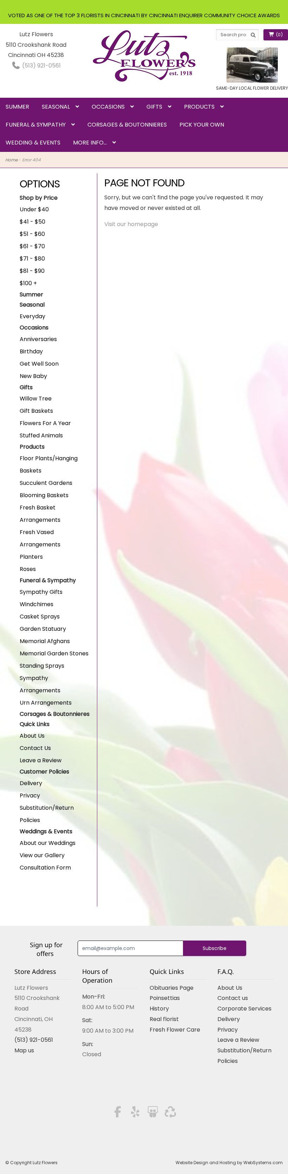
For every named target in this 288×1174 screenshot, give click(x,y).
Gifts (154, 107)
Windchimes (36, 604)
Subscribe (215, 948)
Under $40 (34, 209)
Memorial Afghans (45, 641)
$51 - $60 (32, 234)
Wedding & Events (33, 143)
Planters (31, 557)
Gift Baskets (36, 411)
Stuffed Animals (41, 435)
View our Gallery (42, 855)
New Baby (33, 376)
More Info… (90, 143)
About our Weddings (48, 843)
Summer (17, 107)
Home (11, 160)
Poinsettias (165, 998)
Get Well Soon (39, 364)
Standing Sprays (42, 666)
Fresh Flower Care (175, 1030)
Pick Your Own (201, 125)
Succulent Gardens (46, 483)
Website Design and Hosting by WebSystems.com (229, 1163)
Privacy (30, 795)
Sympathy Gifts (41, 592)
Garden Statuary (43, 629)
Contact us (232, 998)
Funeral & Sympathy (36, 125)
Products (199, 107)
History (159, 1009)
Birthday (31, 351)
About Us (32, 736)
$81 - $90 (32, 271)
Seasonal (56, 107)
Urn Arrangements (46, 703)
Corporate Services (244, 1009)
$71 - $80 (32, 259)
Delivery (31, 783)
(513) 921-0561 (41, 66)
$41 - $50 (32, 222)
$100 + (28, 283)
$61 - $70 (32, 246)
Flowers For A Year (45, 423)
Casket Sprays (40, 616)
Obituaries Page (172, 988)
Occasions (108, 107)
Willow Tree (36, 398)
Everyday (32, 316)
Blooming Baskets (44, 495)
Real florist (164, 1019)
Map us (24, 1050)
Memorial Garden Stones (54, 653)
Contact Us (35, 748)
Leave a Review (40, 760)
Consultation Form (45, 868)
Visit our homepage (131, 224)
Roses (28, 569)
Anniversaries (38, 339)
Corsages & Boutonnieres (127, 125)
